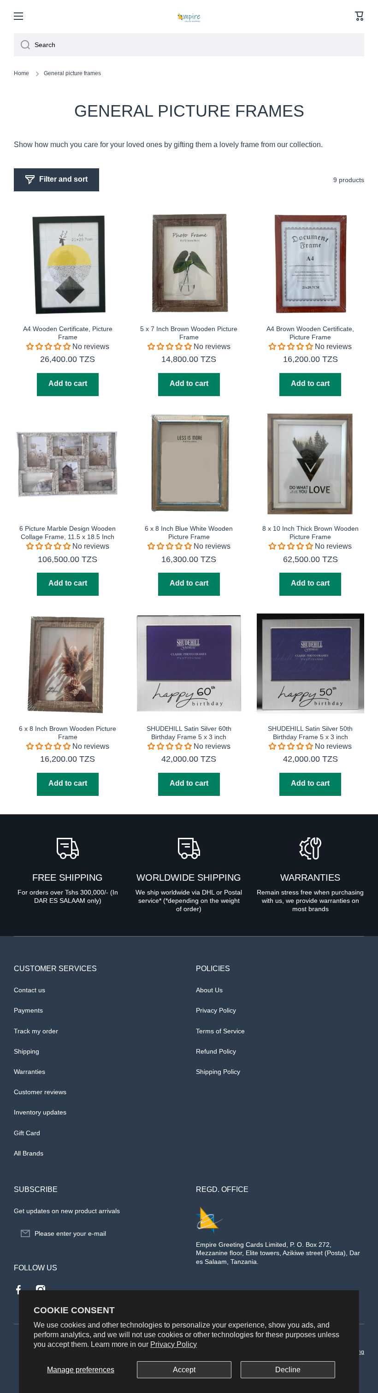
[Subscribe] (170, 1233)
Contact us (29, 990)
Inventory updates (40, 1112)
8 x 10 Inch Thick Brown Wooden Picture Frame (310, 532)
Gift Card (27, 1133)
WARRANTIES (310, 877)
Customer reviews (40, 1092)
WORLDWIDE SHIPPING (188, 877)
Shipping (26, 1051)
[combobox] (189, 44)
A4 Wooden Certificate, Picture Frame (67, 333)
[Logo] (189, 16)
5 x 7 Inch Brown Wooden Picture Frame (188, 333)
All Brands (28, 1153)
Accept (184, 1370)
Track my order (36, 1031)
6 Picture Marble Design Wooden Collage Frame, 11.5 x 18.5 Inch (67, 532)
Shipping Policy (218, 1071)
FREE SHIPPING (67, 877)
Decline (288, 1370)
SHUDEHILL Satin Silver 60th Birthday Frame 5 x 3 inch (189, 733)
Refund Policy (216, 1051)
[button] (359, 16)
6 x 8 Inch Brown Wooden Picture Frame (67, 733)
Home (21, 73)
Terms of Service (220, 1031)
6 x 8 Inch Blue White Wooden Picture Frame (189, 532)
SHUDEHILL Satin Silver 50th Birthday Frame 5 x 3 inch (310, 733)
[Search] (22, 44)
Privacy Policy (173, 1344)
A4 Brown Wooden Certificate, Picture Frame (310, 333)
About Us (209, 990)
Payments (28, 1010)
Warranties (29, 1071)
